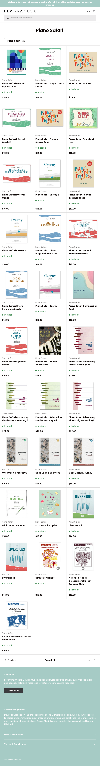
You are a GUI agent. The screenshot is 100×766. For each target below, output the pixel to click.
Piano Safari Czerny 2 (47, 194)
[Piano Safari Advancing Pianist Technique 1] (83, 340)
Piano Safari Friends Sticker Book (46, 141)
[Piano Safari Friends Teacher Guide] (83, 173)
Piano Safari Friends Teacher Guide (80, 196)
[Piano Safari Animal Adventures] (49, 340)
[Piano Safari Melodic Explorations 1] (16, 62)
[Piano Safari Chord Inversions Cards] (16, 284)
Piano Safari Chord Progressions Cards (46, 252)
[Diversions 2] (83, 504)
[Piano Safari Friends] (83, 62)
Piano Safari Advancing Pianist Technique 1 (82, 363)
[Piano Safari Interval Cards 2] (16, 117)
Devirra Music (15, 759)
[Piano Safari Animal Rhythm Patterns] (83, 229)
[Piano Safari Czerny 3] (16, 229)
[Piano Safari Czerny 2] (49, 173)
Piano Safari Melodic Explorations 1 (13, 85)
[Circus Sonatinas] (49, 556)
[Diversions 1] (16, 556)
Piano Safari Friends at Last (81, 141)
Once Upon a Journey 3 (14, 472)
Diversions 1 (8, 577)
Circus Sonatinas (45, 577)
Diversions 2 (75, 525)
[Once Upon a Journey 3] (16, 451)
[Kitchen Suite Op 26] (49, 504)
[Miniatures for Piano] (16, 504)
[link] (80, 660)
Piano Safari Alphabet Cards (14, 363)
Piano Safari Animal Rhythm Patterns (80, 252)
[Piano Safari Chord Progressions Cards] (49, 229)
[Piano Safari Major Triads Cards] (49, 62)
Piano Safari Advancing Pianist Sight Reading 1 (82, 419)
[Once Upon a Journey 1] (83, 451)
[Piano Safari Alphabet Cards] (16, 340)
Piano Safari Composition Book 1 (83, 308)
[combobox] (50, 18)
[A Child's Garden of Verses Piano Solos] (16, 615)
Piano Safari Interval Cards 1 (13, 196)
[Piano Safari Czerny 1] (49, 284)
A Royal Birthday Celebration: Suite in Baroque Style (80, 581)
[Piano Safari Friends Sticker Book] (49, 117)
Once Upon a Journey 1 (81, 472)
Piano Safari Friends (80, 83)
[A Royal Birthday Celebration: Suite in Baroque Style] (83, 556)
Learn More (13, 690)
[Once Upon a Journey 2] (49, 451)
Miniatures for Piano (13, 525)
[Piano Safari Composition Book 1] (83, 284)
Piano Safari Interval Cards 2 (13, 141)
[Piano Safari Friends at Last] (83, 117)
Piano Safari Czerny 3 (14, 250)
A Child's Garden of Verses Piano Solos (16, 638)
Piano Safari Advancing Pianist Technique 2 (48, 419)
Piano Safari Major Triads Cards (49, 85)
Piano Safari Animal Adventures (46, 363)
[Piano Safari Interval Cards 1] (16, 173)
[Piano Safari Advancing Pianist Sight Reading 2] (16, 396)
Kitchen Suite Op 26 (46, 525)
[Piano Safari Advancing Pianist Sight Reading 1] (83, 396)
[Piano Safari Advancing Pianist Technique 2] (49, 396)
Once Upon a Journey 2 (48, 472)
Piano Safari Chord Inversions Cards (12, 308)
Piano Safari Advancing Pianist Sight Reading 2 (15, 419)
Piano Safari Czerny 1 (46, 306)
